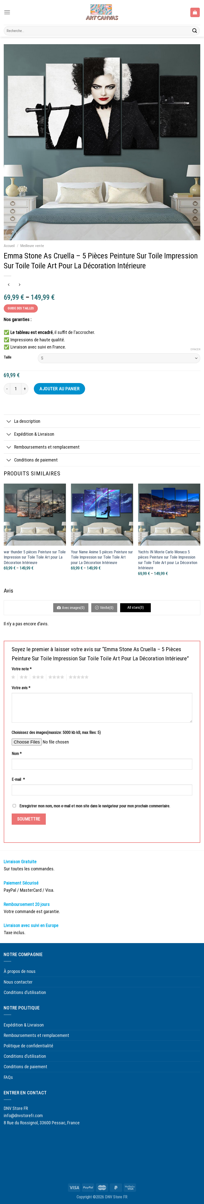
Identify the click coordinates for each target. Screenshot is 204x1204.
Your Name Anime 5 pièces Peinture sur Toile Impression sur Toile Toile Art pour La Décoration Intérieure (102, 557)
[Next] (200, 534)
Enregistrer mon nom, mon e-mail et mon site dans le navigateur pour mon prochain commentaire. (94, 806)
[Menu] (7, 12)
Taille (7, 357)
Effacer (195, 349)
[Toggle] (9, 421)
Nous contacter (18, 982)
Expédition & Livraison (34, 434)
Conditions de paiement (36, 459)
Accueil (9, 246)
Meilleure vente (32, 246)
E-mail (18, 779)
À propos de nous (20, 971)
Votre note (22, 669)
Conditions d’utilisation (25, 992)
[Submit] (194, 30)
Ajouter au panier (59, 388)
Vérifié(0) (106, 607)
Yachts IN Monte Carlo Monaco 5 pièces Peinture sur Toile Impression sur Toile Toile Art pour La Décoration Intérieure (167, 560)
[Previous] (4, 534)
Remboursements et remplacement (47, 447)
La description (27, 421)
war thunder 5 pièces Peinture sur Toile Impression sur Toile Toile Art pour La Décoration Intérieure (35, 557)
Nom (17, 753)
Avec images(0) (73, 607)
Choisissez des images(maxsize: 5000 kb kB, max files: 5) (56, 732)
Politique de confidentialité (28, 1045)
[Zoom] (10, 233)
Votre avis (21, 687)
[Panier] (195, 12)
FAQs (8, 1077)
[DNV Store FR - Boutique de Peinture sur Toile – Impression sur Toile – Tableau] (102, 12)
